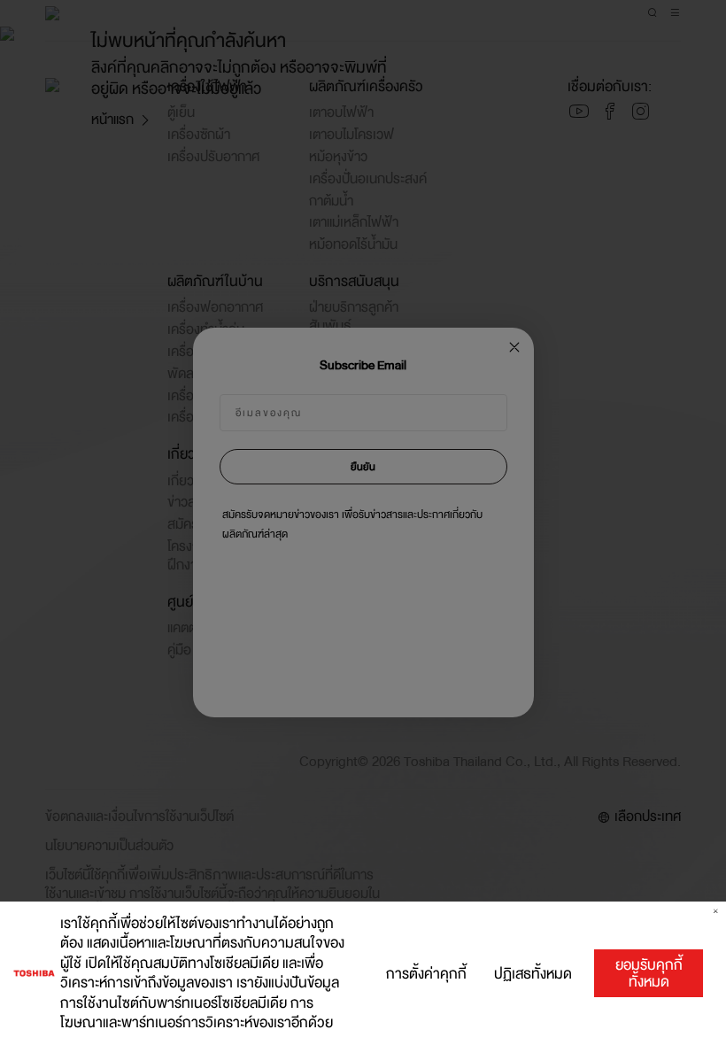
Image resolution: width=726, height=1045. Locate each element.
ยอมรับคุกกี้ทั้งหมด (649, 973)
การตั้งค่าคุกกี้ (426, 973)
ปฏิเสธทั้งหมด (533, 973)
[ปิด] (716, 912)
